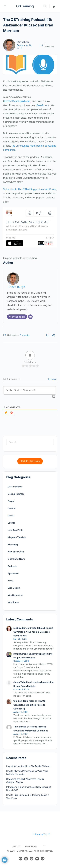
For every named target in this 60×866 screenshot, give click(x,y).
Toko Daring (19, 726)
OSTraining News (16, 559)
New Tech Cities (16, 551)
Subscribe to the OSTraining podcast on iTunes (29, 189)
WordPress (13, 602)
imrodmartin (20, 653)
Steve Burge (23, 42)
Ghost (11, 515)
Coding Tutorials (16, 494)
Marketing (13, 544)
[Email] (30, 316)
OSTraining (25, 6)
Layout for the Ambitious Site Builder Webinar (28, 766)
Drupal (11, 501)
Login (53, 379)
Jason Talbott (20, 682)
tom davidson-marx (23, 700)
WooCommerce (15, 595)
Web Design (14, 587)
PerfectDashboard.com (17, 101)
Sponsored (13, 573)
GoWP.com (42, 105)
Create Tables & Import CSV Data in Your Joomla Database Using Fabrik (33, 632)
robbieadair (19, 628)
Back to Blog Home (30, 461)
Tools (10, 580)
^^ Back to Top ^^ (41, 834)
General (11, 508)
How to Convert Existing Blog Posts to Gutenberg (29, 704)
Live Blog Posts (15, 530)
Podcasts (24, 335)
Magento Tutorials (17, 537)
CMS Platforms (15, 486)
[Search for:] (30, 442)
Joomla (11, 522)
